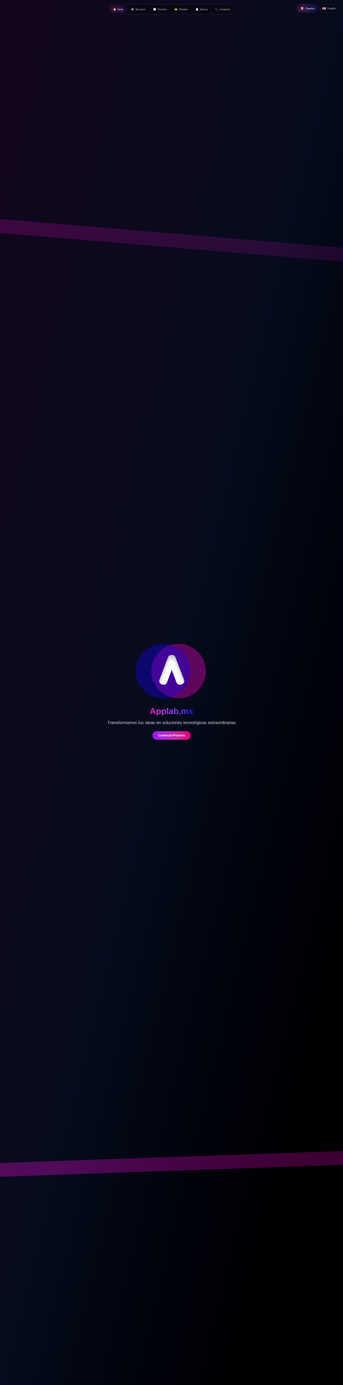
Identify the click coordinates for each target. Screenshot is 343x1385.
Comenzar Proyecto (171, 735)
